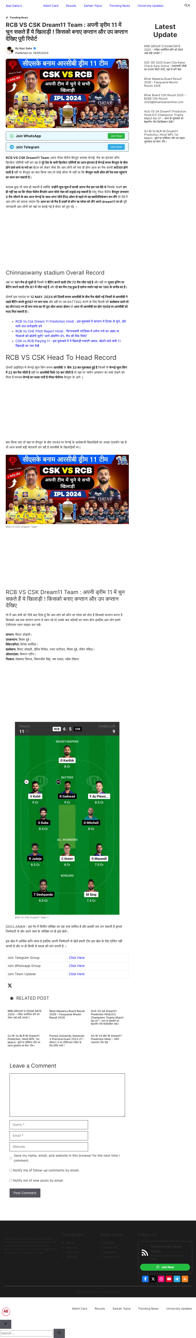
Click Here (77, 958)
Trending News (119, 5)
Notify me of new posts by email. (38, 1180)
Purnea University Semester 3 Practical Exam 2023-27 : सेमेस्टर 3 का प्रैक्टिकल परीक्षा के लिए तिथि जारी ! (66, 1040)
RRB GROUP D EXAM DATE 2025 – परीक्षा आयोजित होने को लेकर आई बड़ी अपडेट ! (25, 1014)
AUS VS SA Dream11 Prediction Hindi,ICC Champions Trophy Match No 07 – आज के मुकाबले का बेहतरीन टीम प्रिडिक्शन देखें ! (107, 1017)
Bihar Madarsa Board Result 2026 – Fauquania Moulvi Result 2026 (67, 1014)
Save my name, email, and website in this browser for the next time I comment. (67, 1158)
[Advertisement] (67, 241)
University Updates (150, 5)
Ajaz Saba (25, 48)
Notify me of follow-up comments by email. (46, 1170)
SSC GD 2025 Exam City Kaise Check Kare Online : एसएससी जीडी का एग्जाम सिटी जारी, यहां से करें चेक (165, 66)
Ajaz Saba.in (14, 5)
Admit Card (50, 5)
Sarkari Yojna (93, 5)
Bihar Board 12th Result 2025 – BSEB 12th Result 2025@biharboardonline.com (165, 98)
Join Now (116, 135)
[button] (187, 6)
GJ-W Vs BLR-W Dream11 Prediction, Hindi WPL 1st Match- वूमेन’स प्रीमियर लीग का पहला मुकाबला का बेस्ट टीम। (24, 1040)
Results (71, 5)
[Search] (59, 1333)
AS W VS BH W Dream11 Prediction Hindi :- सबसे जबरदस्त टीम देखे (106, 1039)
